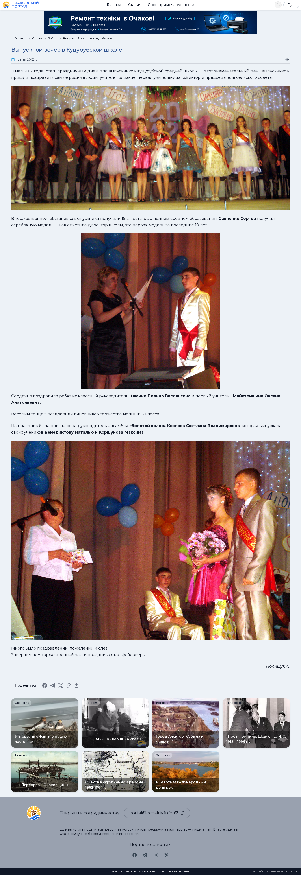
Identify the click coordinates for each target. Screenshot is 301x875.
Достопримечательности (171, 5)
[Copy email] (182, 813)
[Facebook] (45, 685)
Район (52, 38)
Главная (114, 5)
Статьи (134, 5)
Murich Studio (289, 871)
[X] (61, 685)
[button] (278, 4)
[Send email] (176, 813)
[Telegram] (53, 685)
